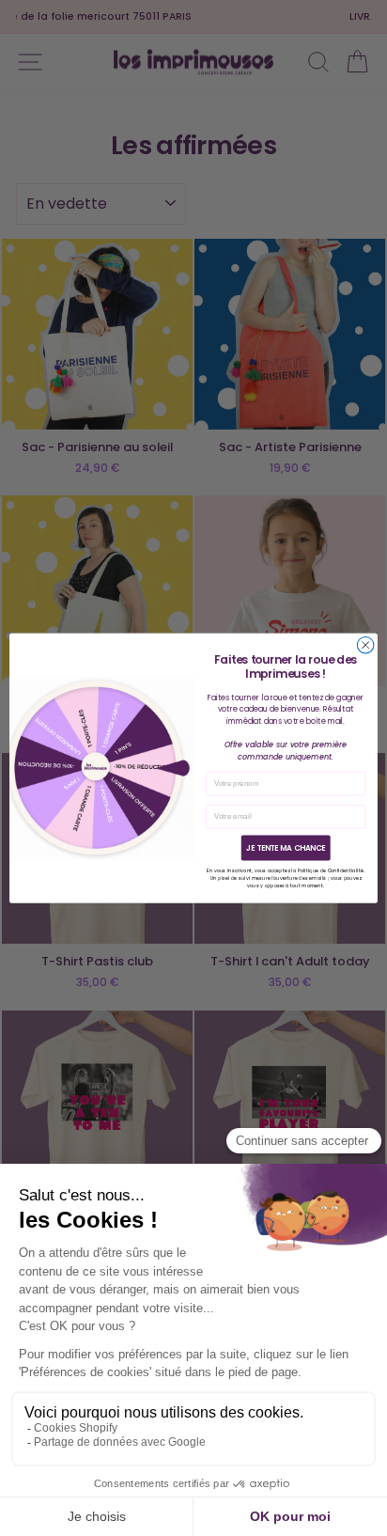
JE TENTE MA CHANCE (286, 848)
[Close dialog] (365, 644)
